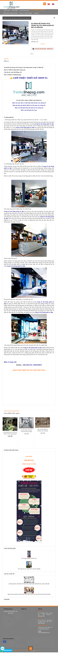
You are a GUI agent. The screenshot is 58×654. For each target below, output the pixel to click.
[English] (53, 3)
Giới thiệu (15, 10)
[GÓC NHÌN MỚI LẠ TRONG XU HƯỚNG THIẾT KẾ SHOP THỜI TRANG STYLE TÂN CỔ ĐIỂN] (42, 422)
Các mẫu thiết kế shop (37, 10)
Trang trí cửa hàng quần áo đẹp (14, 211)
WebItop (36, 650)
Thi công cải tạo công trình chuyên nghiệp (29, 569)
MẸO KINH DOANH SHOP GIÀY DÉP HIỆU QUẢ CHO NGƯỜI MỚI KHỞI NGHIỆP (29, 594)
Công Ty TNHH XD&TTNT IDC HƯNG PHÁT (20, 650)
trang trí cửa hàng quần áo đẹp (44, 312)
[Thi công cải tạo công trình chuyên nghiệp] (29, 565)
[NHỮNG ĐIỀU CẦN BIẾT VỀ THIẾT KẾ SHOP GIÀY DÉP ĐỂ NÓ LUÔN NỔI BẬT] (29, 580)
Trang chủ (7, 10)
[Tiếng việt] (48, 3)
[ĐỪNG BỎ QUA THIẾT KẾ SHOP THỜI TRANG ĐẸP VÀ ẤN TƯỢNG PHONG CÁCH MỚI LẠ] (10, 424)
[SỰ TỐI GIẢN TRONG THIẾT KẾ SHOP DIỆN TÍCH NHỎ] (26, 422)
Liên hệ (36, 13)
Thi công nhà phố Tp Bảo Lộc (29, 558)
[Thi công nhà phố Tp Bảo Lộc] (29, 554)
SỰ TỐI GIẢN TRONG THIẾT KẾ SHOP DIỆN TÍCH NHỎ (26, 431)
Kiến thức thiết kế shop (10, 13)
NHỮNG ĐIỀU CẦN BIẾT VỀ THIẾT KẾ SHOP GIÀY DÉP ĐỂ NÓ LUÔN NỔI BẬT (29, 584)
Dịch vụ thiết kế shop (26, 13)
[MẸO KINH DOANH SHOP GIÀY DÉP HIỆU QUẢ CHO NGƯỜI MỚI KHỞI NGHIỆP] (29, 590)
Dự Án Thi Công (24, 10)
